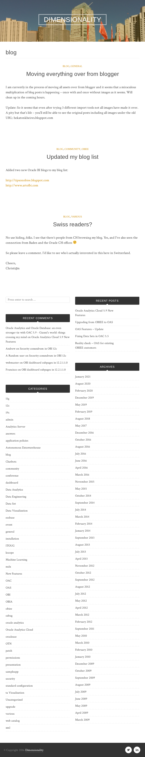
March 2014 (82, 517)
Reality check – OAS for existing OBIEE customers (94, 345)
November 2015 (84, 482)
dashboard (12, 483)
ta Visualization (15, 693)
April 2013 (81, 559)
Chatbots (11, 462)
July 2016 (80, 454)
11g (7, 399)
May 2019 (81, 405)
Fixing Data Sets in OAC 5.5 (92, 336)
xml (8, 728)
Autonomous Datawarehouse (23, 448)
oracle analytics (15, 623)
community (72, 149)
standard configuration (19, 686)
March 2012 (82, 615)
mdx (8, 567)
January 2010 (82, 657)
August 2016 (82, 447)
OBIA (9, 602)
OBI (8, 595)
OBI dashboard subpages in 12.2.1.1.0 (45, 363)
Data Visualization (17, 511)
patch (9, 651)
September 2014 (85, 503)
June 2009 (81, 699)
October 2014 (83, 496)
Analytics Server (15, 427)
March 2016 (82, 475)
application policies (17, 441)
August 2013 (82, 545)
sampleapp (12, 672)
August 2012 (82, 587)
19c (7, 413)
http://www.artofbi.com (22, 185)
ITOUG (10, 546)
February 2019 (83, 412)
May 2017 (81, 426)
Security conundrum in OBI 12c (38, 349)
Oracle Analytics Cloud (19, 630)
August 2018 (82, 419)
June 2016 (81, 461)
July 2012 (80, 594)
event (9, 525)
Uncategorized (14, 700)
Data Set (11, 504)
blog (66, 66)
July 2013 (80, 552)
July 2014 (80, 510)
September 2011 (84, 629)
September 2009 (85, 678)
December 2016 (84, 433)
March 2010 (82, 643)
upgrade (10, 707)
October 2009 (83, 671)
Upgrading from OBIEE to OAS (94, 322)
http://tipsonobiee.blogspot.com (27, 180)
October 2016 (83, 440)
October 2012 (83, 573)
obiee (85, 149)
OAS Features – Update (89, 329)
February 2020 (84, 391)
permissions (13, 658)
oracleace (11, 637)
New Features (14, 574)
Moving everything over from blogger (72, 74)
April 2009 (81, 713)
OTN (9, 644)
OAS (8, 588)
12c (7, 406)
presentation (13, 665)
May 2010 (81, 636)
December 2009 (84, 664)
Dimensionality (34, 750)
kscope (10, 553)
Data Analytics (14, 490)
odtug (9, 616)
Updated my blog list (72, 157)
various (76, 216)
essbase (10, 518)
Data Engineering (16, 497)
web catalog (13, 721)
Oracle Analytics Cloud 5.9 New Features (94, 313)
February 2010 (83, 650)
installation (12, 539)
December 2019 (84, 398)
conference (12, 476)
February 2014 (83, 524)
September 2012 (85, 580)
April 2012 (81, 608)
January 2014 (82, 531)
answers (10, 434)
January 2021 (82, 377)
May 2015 (81, 489)
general (76, 66)
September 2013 (84, 538)
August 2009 (82, 685)
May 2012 (81, 601)
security (10, 679)
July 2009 (80, 692)
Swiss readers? (72, 224)
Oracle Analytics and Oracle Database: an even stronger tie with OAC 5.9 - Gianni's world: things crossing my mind (35, 332)
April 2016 (81, 468)
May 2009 (81, 706)
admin (9, 420)
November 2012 (84, 566)
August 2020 (82, 384)
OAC (9, 581)
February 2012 (83, 622)
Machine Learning (16, 560)
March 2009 (82, 720)
